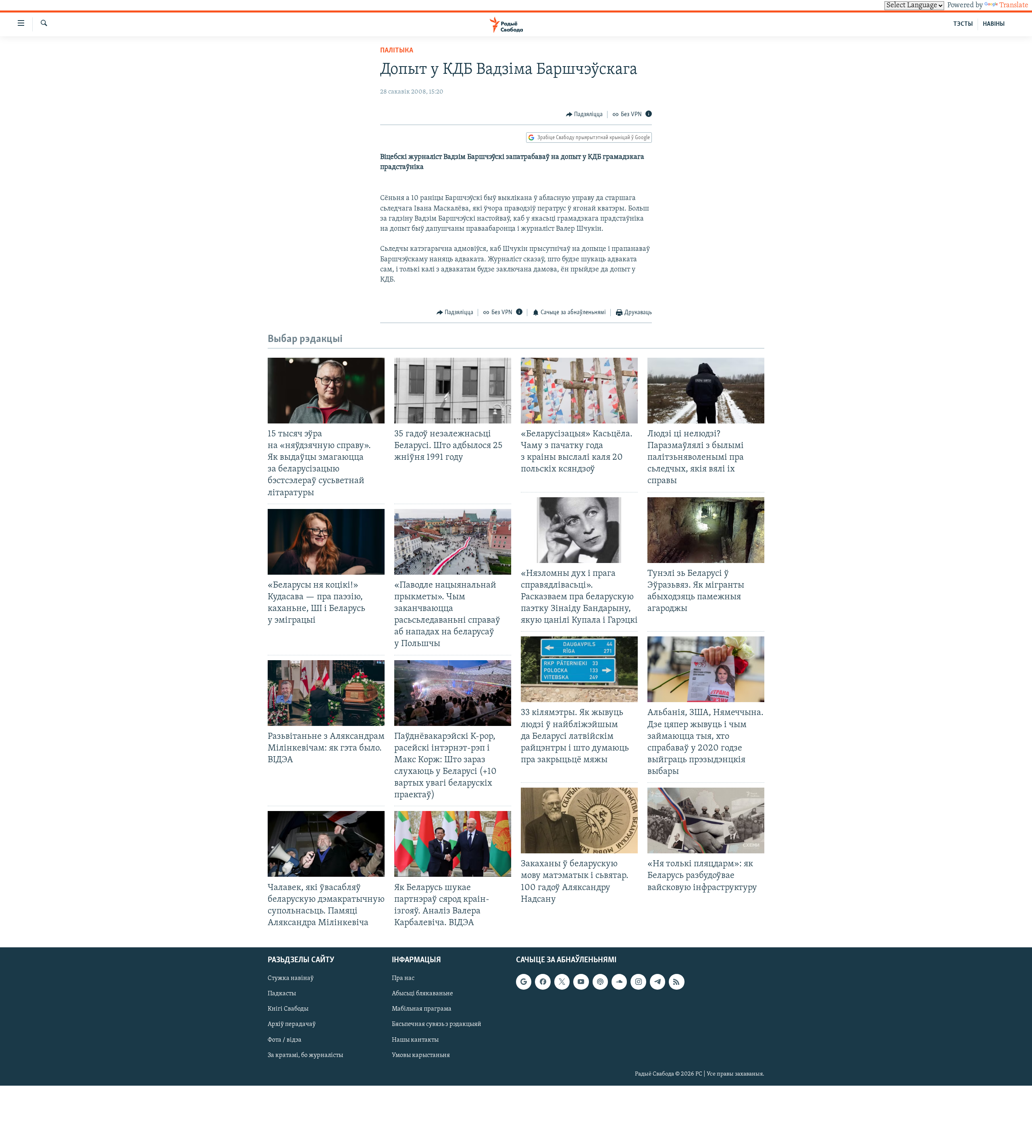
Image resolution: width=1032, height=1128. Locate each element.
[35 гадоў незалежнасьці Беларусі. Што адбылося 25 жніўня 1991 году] (452, 390)
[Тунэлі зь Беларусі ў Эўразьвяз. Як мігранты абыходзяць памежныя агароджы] (705, 530)
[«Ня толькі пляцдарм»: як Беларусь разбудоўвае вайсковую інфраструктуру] (705, 820)
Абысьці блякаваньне (422, 993)
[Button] (584, 114)
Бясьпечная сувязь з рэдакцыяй (436, 1024)
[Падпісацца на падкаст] (600, 981)
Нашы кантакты (415, 1040)
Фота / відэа (285, 1040)
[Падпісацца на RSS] (676, 981)
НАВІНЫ (994, 24)
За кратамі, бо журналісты (305, 1055)
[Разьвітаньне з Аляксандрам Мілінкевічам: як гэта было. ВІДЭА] (326, 693)
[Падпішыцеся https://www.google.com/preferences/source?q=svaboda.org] (523, 981)
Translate (1013, 5)
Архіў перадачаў (292, 1024)
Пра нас (403, 978)
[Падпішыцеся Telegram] (657, 981)
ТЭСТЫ (963, 24)
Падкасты (282, 993)
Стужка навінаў (291, 978)
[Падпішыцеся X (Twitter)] (562, 981)
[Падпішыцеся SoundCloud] (619, 981)
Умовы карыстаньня (421, 1055)
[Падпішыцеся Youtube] (581, 981)
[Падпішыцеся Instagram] (638, 981)
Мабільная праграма (422, 1009)
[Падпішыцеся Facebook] (542, 981)
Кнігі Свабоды (288, 1009)
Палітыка (396, 50)
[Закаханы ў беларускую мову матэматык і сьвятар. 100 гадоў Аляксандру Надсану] (579, 820)
